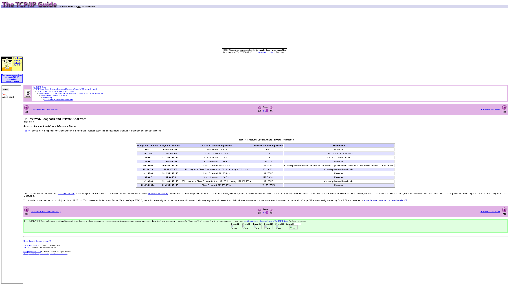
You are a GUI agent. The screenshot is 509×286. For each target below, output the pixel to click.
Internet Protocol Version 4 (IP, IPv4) (53, 95)
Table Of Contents (35, 241)
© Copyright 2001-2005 (32, 252)
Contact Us (47, 241)
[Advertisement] (254, 29)
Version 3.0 (27, 247)
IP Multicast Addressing (490, 109)
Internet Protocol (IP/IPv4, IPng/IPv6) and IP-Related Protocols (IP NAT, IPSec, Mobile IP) (70, 93)
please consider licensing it (265, 52)
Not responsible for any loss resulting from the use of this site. (45, 254)
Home (25, 241)
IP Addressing (47, 98)
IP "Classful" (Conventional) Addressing (58, 100)
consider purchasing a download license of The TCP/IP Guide (266, 221)
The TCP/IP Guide (39, 87)
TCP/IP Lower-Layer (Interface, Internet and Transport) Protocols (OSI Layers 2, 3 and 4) (65, 89)
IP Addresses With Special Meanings (46, 109)
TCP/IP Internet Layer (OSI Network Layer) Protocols (55, 91)
